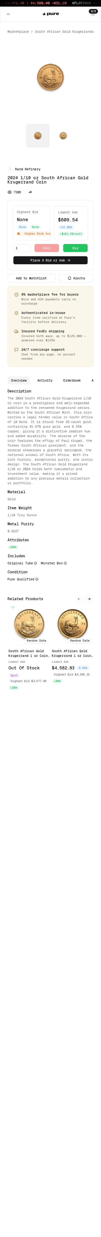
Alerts (79, 278)
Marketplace (18, 31)
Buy (75, 248)
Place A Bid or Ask (48, 260)
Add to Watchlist (31, 278)
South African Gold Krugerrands (64, 31)
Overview (19, 380)
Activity (44, 380)
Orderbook (72, 380)
